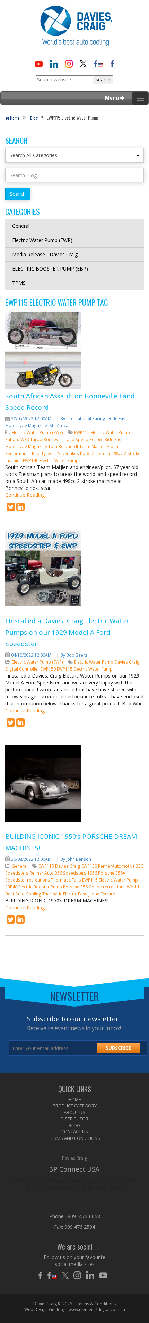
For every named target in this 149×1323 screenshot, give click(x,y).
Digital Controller (22, 669)
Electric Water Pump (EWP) (42, 240)
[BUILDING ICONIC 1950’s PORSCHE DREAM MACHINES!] (11, 921)
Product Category (75, 1106)
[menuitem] (74, 1099)
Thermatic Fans (66, 880)
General (20, 225)
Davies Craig (127, 662)
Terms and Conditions (74, 1138)
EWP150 (48, 669)
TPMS (19, 283)
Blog (34, 118)
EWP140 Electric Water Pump (51, 460)
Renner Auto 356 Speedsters (58, 873)
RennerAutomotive (117, 866)
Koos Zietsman (95, 453)
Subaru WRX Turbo (24, 439)
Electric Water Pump (94, 662)
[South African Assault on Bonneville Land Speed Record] (11, 508)
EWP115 (46, 866)
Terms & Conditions (96, 1304)
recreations (115, 887)
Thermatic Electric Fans (65, 894)
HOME (74, 1099)
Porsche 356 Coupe (83, 887)
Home (14, 118)
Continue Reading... (26, 495)
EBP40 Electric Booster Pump (34, 887)
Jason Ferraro (101, 894)
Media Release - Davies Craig (45, 254)
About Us (74, 1112)
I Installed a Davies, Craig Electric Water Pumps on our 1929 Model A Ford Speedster (67, 632)
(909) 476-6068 (83, 1216)
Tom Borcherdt (63, 446)
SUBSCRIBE (118, 1047)
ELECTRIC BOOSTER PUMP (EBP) (50, 268)
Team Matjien (93, 446)
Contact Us (74, 1131)
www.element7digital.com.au (97, 1310)
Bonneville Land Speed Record (74, 439)
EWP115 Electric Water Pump (102, 432)
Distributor (74, 1118)
